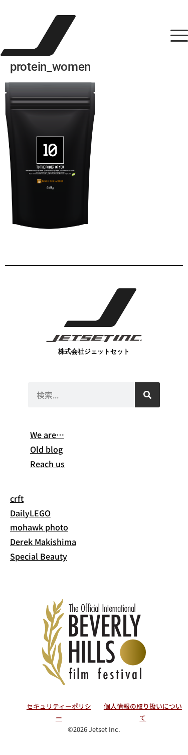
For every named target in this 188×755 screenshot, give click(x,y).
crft (17, 498)
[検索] (147, 394)
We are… (47, 434)
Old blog (46, 449)
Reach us (47, 464)
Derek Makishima (43, 541)
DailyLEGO (30, 513)
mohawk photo (39, 527)
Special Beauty (38, 556)
